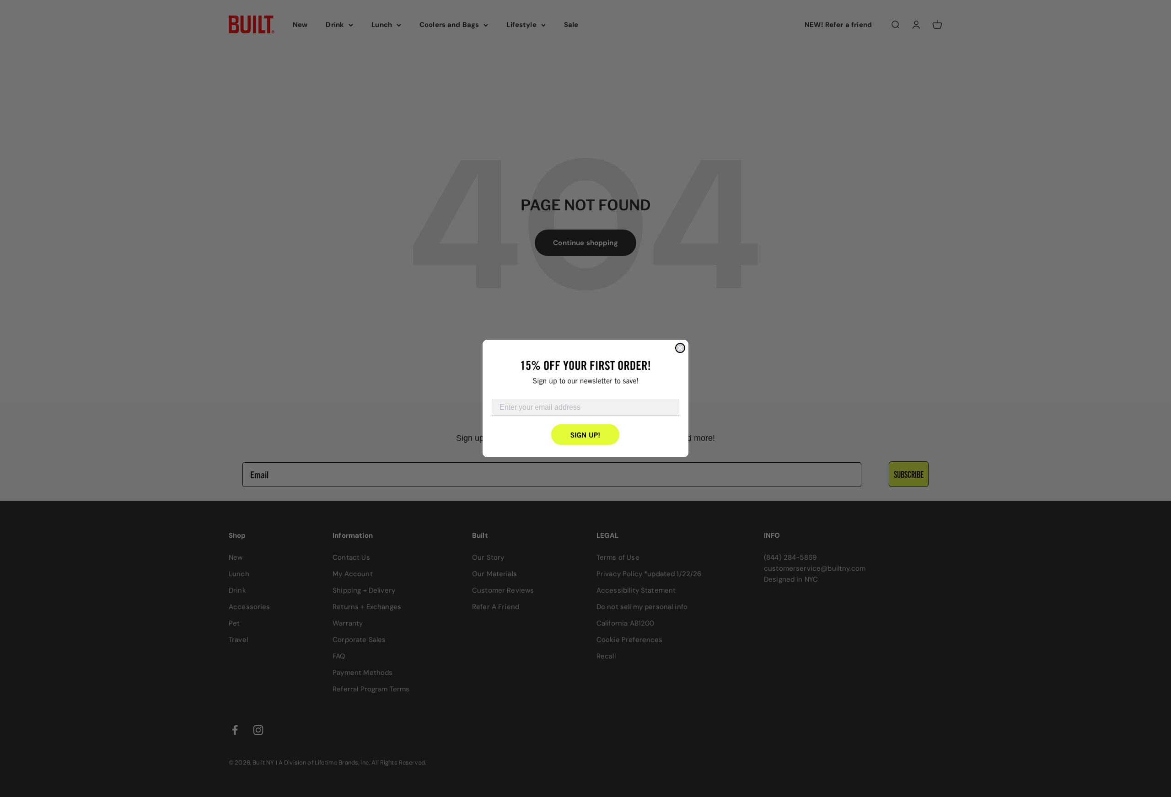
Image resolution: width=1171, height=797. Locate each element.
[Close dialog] (680, 348)
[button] (585, 434)
